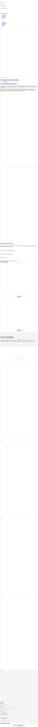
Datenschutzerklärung (7, 723)
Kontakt (3, 18)
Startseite (3, 22)
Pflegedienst (4, 16)
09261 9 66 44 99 (6, 707)
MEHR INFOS (5, 81)
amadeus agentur (20, 725)
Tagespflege (4, 15)
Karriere (3, 17)
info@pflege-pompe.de (3, 712)
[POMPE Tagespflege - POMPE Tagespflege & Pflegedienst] (3, 13)
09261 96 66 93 (14, 707)
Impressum (2, 723)
